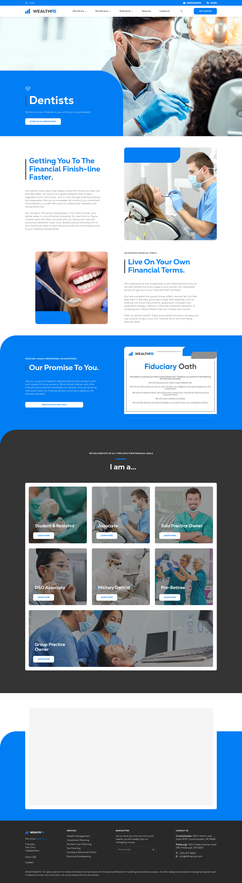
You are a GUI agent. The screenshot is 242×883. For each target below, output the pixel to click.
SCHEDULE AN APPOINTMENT (43, 121)
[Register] (153, 849)
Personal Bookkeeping (79, 856)
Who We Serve (102, 11)
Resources (146, 11)
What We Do (125, 11)
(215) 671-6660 (187, 853)
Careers (29, 862)
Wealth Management (78, 836)
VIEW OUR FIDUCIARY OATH (54, 405)
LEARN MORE (44, 536)
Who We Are (78, 11)
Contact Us (165, 11)
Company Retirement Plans (81, 852)
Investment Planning (78, 840)
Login (32, 3)
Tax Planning (74, 848)
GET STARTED (205, 11)
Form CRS (30, 857)
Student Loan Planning (79, 844)
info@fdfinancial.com (190, 856)
